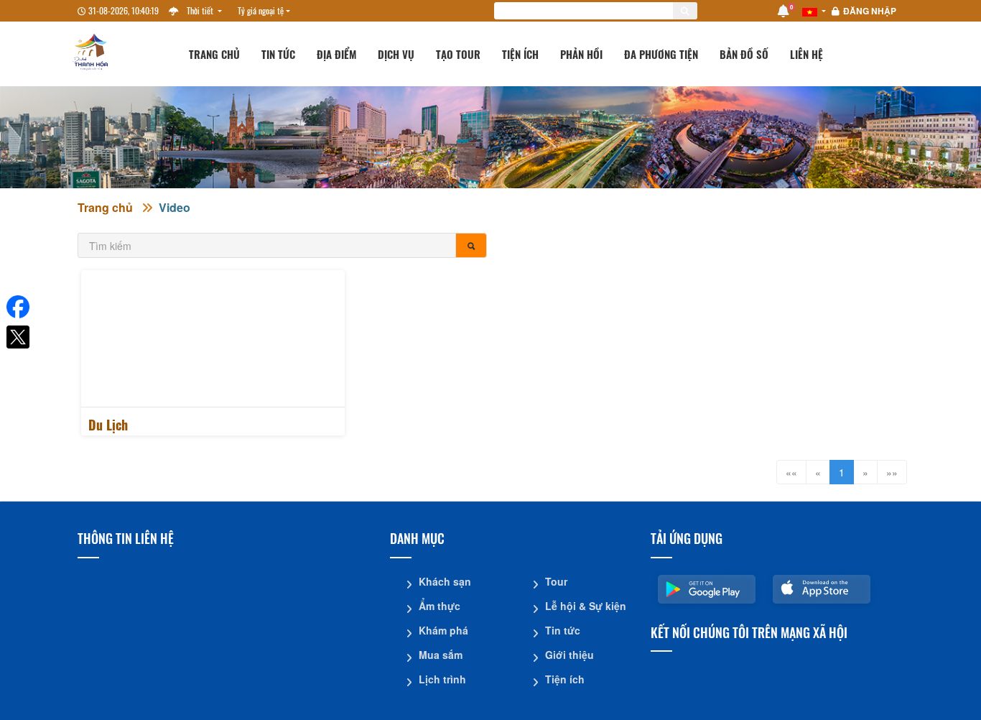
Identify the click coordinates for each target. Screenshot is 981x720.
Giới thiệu (569, 654)
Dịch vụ (396, 54)
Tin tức (278, 54)
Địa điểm (336, 54)
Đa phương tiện (661, 54)
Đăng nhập (869, 10)
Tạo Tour (458, 54)
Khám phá (443, 630)
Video (174, 207)
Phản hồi (581, 54)
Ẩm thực (439, 606)
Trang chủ (214, 54)
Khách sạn (445, 581)
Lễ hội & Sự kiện (585, 606)
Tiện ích (520, 54)
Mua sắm (440, 654)
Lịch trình (442, 679)
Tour (556, 581)
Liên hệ (806, 54)
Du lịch (108, 424)
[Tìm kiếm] (471, 245)
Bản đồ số (744, 54)
